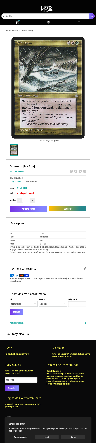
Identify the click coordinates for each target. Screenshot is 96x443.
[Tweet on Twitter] (80, 171)
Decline (73, 437)
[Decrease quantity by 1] (19, 200)
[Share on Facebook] (71, 171)
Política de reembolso (17, 323)
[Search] (92, 16)
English (8, 417)
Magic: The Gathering (17, 172)
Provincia (42, 299)
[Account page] (48, 22)
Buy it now (67, 209)
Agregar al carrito (28, 209)
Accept (47, 437)
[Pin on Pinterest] (75, 171)
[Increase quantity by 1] (32, 200)
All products (16, 31)
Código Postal (72, 299)
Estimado (16, 312)
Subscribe (11, 388)
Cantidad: (13, 200)
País (11, 299)
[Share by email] (84, 171)
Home (8, 31)
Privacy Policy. (17, 431)
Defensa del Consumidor (53, 371)
